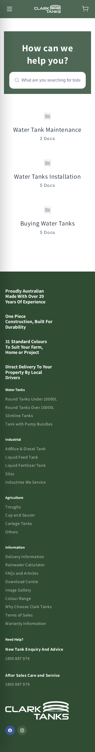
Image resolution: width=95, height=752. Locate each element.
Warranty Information (25, 623)
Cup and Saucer (20, 515)
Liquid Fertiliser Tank (25, 465)
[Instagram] (22, 730)
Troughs (13, 507)
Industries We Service (25, 482)
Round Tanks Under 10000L (31, 399)
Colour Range (18, 598)
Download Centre (21, 581)
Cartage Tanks (18, 523)
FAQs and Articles (21, 573)
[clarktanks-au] (47, 8)
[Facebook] (10, 730)
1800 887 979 (17, 658)
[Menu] (9, 8)
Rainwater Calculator (25, 565)
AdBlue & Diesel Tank (25, 449)
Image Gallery (18, 590)
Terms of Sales (19, 615)
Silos (10, 474)
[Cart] (85, 8)
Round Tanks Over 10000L (29, 407)
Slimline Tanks (19, 415)
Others (11, 532)
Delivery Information (24, 556)
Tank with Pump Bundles (29, 424)
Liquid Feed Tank (21, 457)
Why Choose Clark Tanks (28, 606)
